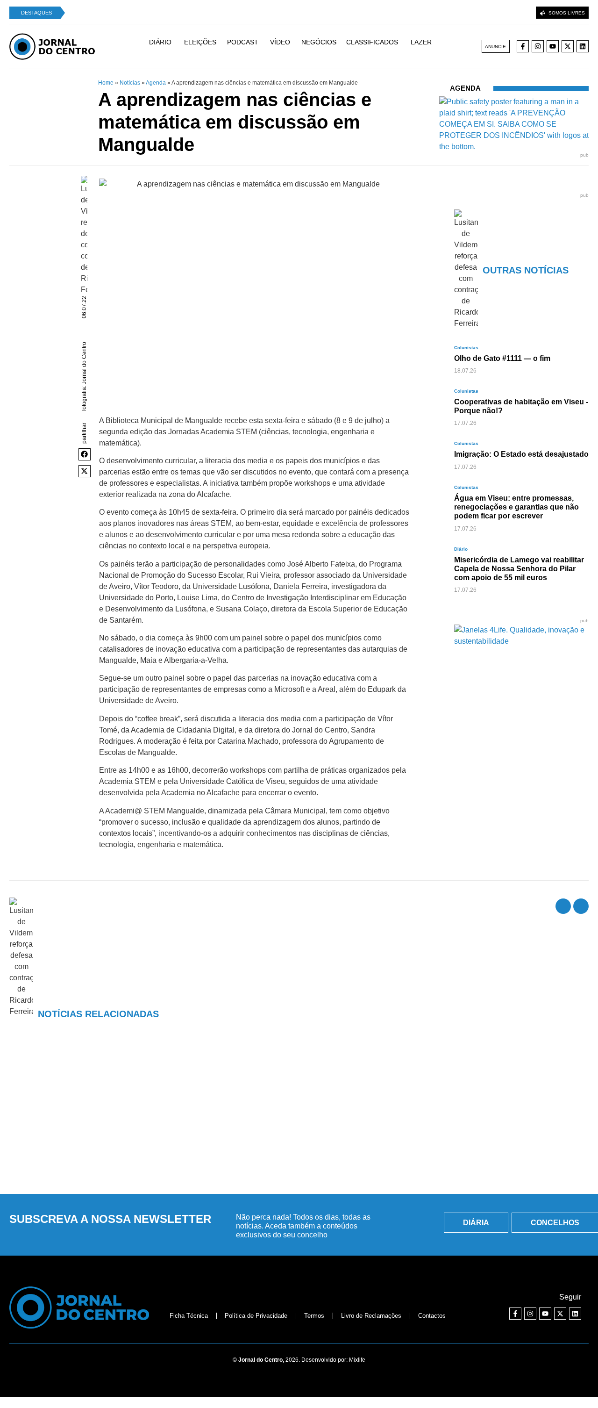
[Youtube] (553, 46)
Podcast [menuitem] (242, 42)
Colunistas (466, 347)
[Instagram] (538, 46)
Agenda (156, 82)
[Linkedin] (583, 46)
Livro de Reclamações (371, 1315)
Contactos (432, 1315)
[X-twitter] (568, 46)
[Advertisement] (299, 1116)
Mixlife (357, 1360)
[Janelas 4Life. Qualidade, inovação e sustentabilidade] (521, 641)
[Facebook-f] (523, 46)
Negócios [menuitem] (318, 42)
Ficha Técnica (189, 1315)
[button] (84, 454)
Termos (314, 1315)
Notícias (130, 82)
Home (106, 82)
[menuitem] (165, 46)
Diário (461, 549)
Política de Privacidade (256, 1315)
